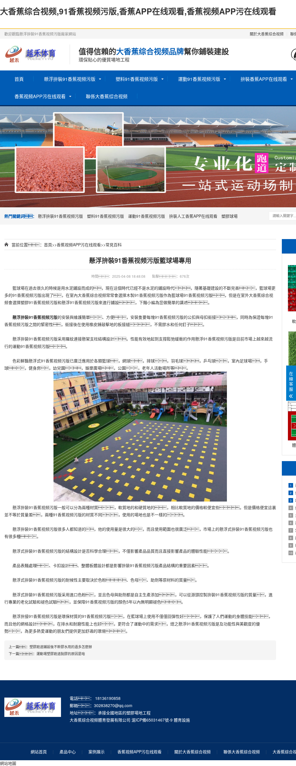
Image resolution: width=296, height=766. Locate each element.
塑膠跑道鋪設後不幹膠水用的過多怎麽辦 (60, 646)
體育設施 (182, 720)
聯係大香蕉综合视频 (106, 96)
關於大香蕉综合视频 (267, 33)
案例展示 (96, 751)
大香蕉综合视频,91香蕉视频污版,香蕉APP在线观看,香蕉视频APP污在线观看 (138, 11)
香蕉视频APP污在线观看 (40, 96)
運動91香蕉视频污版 (199, 79)
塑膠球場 (229, 216)
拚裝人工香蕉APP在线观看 (193, 216)
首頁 (19, 79)
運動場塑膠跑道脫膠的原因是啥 (60, 653)
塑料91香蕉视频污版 (137, 79)
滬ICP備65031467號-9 (152, 720)
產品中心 (68, 751)
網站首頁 (39, 751)
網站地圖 (8, 763)
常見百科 (114, 244)
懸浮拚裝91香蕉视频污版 (69, 79)
